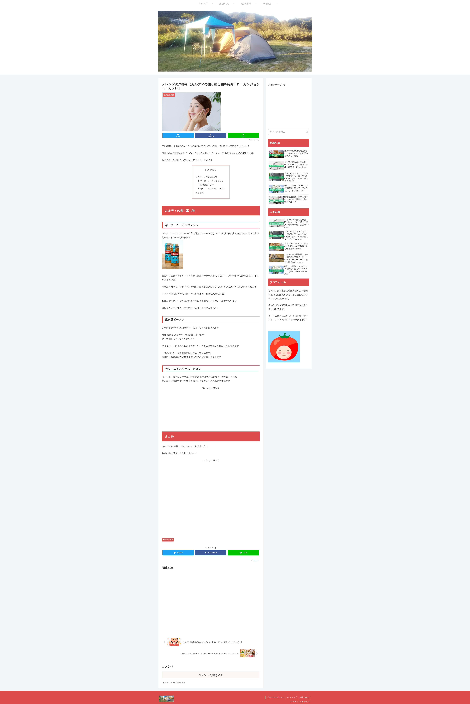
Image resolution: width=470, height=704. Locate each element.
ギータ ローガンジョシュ (211, 181)
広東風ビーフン (207, 185)
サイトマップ (291, 697)
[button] (307, 132)
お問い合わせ (304, 697)
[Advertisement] (211, 407)
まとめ (201, 193)
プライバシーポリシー (275, 697)
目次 (207, 169)
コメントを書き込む (210, 675)
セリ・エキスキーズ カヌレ (212, 189)
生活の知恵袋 (168, 540)
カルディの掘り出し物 (207, 177)
